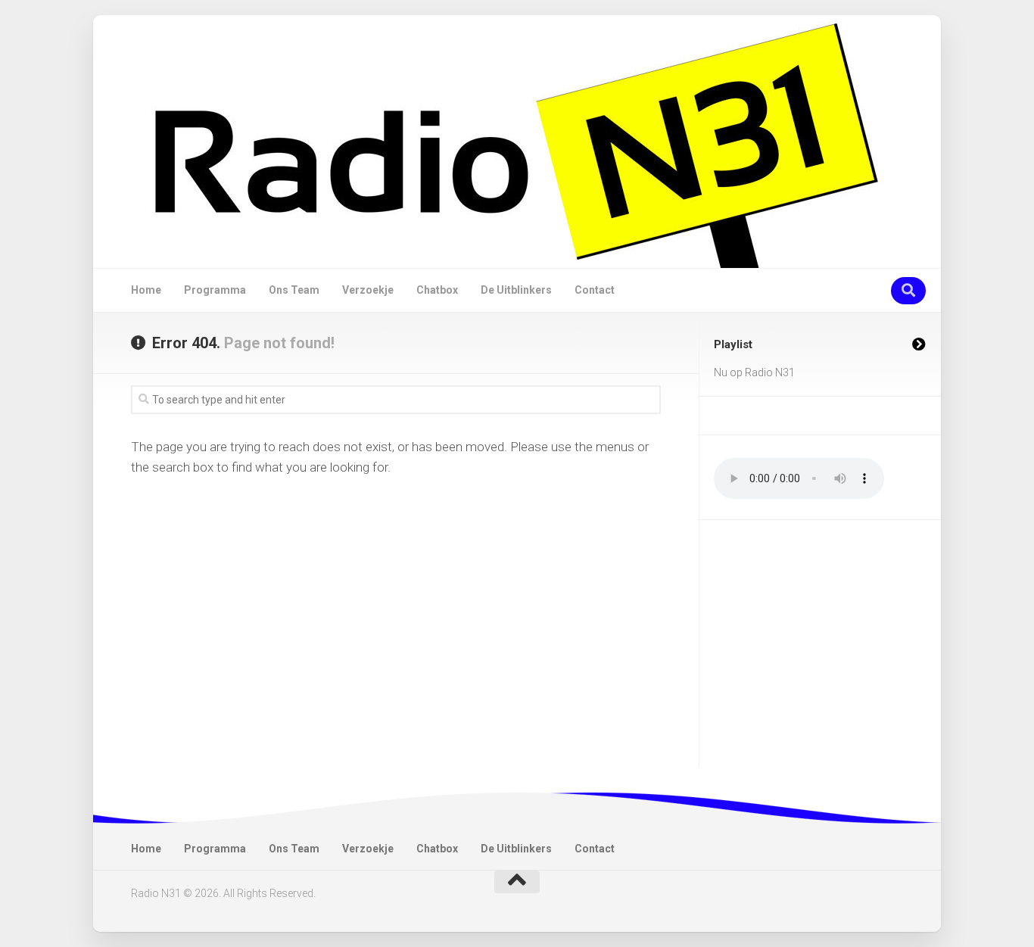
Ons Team (294, 290)
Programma (215, 290)
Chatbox (437, 290)
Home (146, 290)
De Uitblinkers (516, 290)
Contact (595, 290)
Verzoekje (368, 290)
